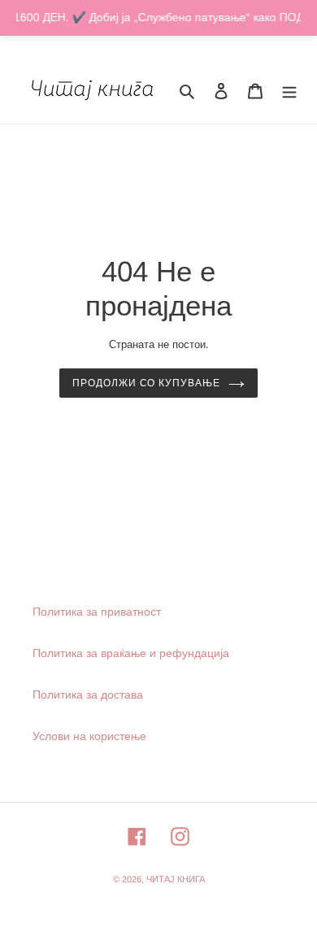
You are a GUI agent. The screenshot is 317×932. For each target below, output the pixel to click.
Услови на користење (89, 736)
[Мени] (289, 90)
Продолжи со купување (146, 383)
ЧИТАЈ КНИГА (175, 879)
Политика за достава (88, 694)
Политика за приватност (97, 611)
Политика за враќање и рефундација (131, 653)
